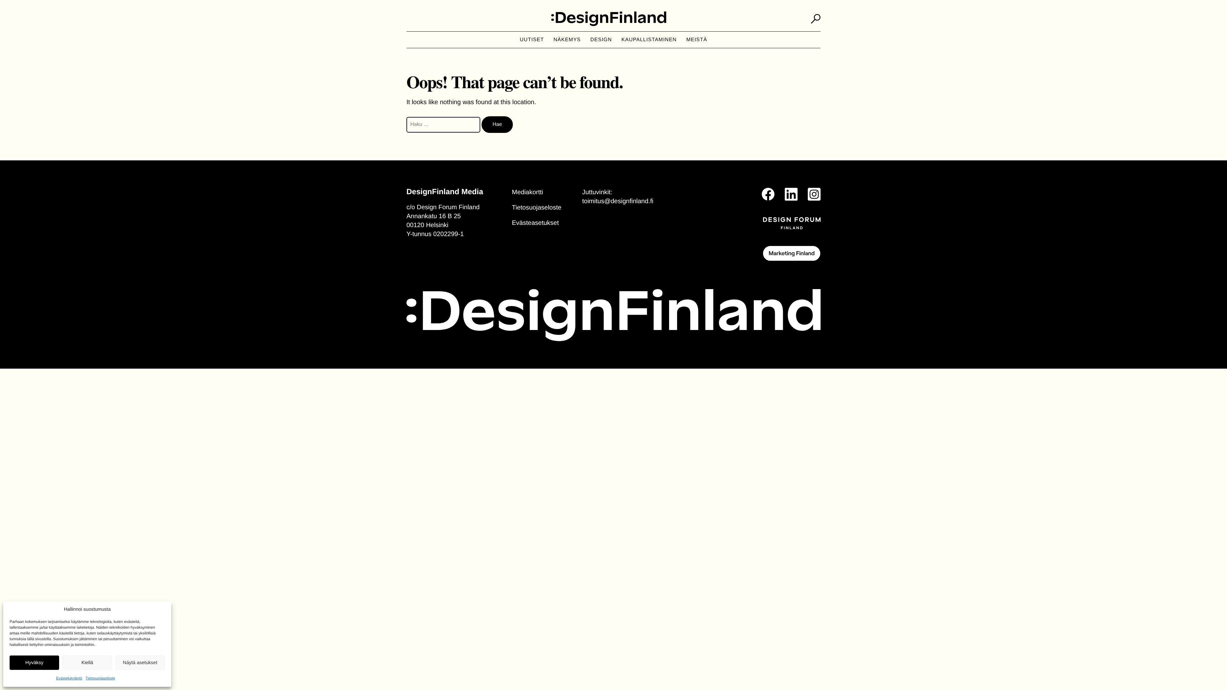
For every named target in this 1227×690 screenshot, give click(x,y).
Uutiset (532, 39)
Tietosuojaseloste (100, 678)
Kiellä (87, 662)
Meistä (696, 39)
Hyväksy (34, 662)
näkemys (567, 39)
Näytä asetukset (140, 662)
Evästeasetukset (535, 222)
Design (601, 39)
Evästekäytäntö (69, 678)
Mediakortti (527, 192)
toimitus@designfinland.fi (617, 201)
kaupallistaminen (649, 39)
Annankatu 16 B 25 (433, 216)
